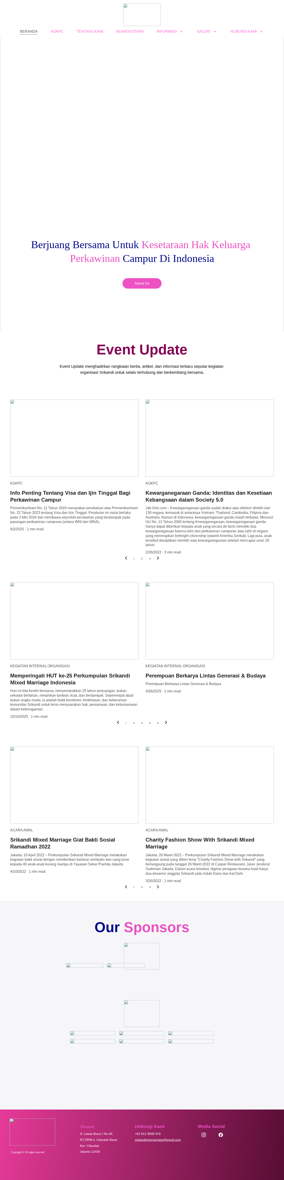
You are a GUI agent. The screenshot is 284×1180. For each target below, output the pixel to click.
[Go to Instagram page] (205, 1135)
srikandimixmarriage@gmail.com (158, 1140)
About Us (142, 283)
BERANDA (29, 31)
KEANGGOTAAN (130, 31)
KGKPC (57, 31)
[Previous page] (126, 559)
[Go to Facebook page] (221, 1135)
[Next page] (158, 559)
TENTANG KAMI (90, 31)
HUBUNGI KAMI (244, 31)
